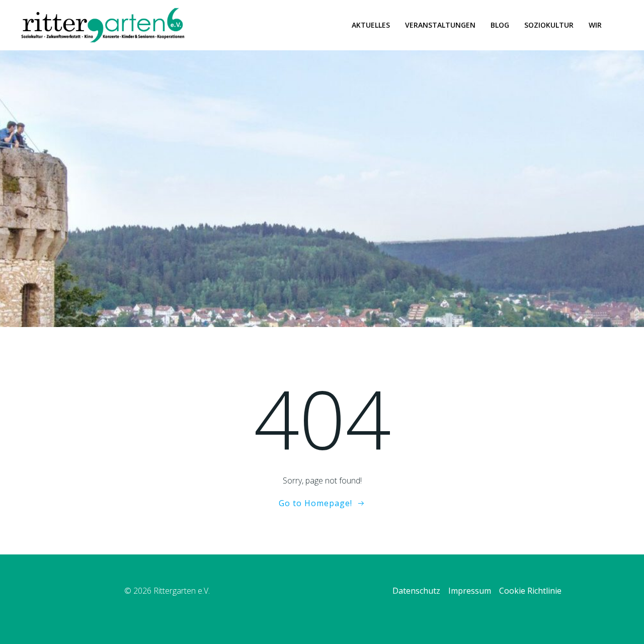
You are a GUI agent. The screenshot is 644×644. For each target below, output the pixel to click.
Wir (595, 25)
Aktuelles (371, 25)
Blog (500, 25)
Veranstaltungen (440, 25)
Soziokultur (549, 25)
